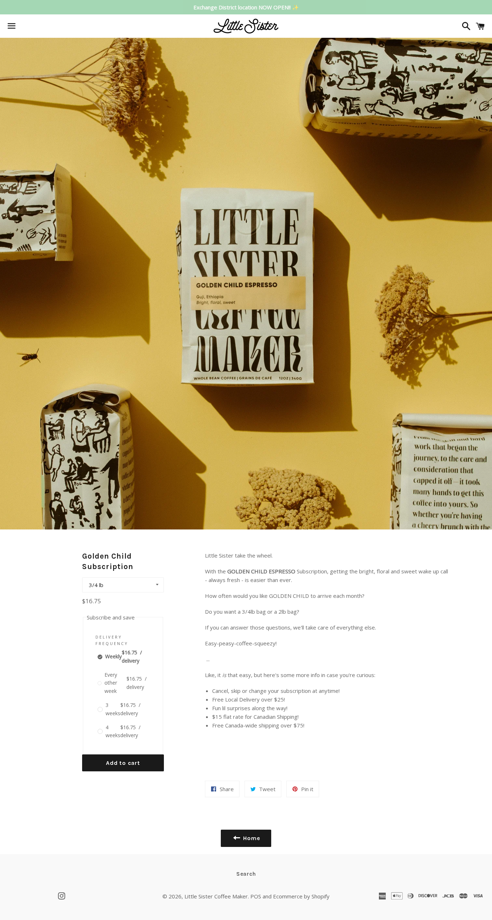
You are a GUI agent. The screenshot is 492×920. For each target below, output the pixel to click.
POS (255, 896)
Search (246, 874)
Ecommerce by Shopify (301, 896)
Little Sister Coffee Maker (216, 896)
